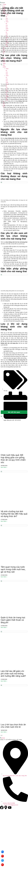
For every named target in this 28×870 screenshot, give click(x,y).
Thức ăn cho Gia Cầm (7, 25)
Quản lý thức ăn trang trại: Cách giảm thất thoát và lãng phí (13, 620)
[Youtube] (9, 807)
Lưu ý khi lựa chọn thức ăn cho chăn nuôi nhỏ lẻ (13, 725)
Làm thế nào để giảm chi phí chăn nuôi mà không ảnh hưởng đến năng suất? (13, 673)
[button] (0, 55)
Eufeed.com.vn (15, 867)
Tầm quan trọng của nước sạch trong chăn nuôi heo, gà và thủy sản (13, 569)
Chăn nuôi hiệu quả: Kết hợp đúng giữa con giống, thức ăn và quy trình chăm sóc (13, 459)
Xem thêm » (4, 467)
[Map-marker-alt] (6, 807)
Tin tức (5, 390)
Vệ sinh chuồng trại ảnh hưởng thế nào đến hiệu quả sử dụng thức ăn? (14, 513)
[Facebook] (2, 807)
